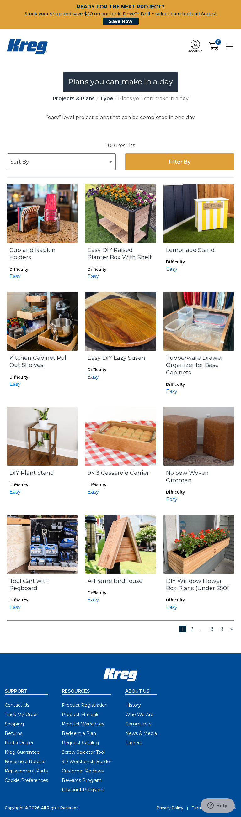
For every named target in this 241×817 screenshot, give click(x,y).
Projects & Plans (74, 99)
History (133, 705)
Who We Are (139, 714)
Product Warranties (83, 724)
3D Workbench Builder (86, 761)
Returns (13, 733)
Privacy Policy (170, 807)
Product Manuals (80, 714)
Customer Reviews (83, 771)
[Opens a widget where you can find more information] (217, 806)
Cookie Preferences (26, 780)
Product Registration (85, 705)
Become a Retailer (25, 761)
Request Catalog (80, 743)
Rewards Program (82, 780)
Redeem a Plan (79, 733)
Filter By (179, 162)
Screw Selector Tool (83, 752)
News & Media (141, 733)
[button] (195, 46)
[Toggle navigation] (230, 46)
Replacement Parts (26, 771)
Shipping (14, 724)
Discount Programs (83, 790)
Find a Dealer (19, 743)
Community (138, 724)
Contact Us (17, 705)
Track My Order (21, 714)
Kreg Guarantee (22, 752)
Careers (133, 743)
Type (106, 99)
